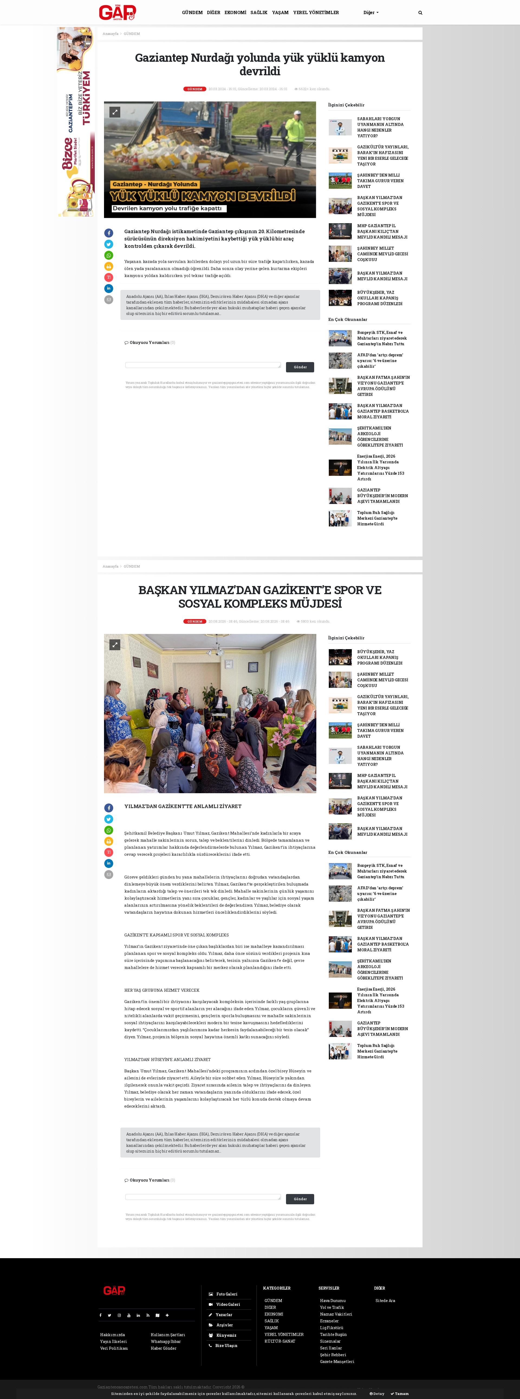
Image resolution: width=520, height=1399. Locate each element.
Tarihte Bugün (333, 1334)
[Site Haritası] (160, 1315)
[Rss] (150, 1315)
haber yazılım (338, 1387)
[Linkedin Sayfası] (140, 1315)
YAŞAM (280, 12)
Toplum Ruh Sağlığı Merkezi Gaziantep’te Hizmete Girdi (377, 518)
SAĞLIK (259, 12)
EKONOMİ (235, 12)
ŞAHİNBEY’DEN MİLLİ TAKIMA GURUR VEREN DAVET (380, 181)
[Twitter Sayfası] (112, 1315)
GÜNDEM (192, 12)
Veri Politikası (114, 1348)
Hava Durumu (333, 1300)
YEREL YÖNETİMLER (316, 12)
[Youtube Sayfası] (131, 1315)
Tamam (401, 1393)
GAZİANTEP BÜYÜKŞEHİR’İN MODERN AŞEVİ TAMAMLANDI (382, 495)
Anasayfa (111, 33)
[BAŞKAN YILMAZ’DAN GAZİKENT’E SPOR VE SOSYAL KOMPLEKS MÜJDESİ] (210, 713)
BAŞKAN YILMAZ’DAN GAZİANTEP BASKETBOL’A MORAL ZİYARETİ (383, 411)
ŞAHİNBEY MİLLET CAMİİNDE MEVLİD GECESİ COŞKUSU (382, 254)
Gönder (300, 367)
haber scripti (311, 1387)
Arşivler (224, 1325)
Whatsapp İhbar (166, 1341)
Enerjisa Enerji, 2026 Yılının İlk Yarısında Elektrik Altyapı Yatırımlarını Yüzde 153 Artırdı (380, 467)
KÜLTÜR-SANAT (280, 1341)
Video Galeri (227, 1304)
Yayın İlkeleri (113, 1341)
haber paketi (287, 1387)
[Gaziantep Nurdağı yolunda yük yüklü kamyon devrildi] (210, 159)
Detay (379, 1393)
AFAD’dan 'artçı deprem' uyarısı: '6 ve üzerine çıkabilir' (380, 360)
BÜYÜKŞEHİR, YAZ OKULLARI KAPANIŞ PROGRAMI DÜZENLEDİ (379, 298)
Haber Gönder (164, 1348)
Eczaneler (329, 1320)
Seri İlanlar (331, 1348)
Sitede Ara (385, 1300)
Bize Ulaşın (226, 1345)
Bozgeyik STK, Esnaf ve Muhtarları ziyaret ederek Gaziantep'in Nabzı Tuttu (382, 338)
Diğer (369, 12)
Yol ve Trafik (332, 1307)
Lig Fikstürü (331, 1327)
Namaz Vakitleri (336, 1314)
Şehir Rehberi (333, 1354)
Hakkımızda (112, 1334)
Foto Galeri (227, 1294)
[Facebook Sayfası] (102, 1315)
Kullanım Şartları (168, 1334)
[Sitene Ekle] (169, 1315)
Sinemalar (330, 1341)
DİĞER (213, 12)
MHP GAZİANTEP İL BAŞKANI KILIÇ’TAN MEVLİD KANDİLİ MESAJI (382, 231)
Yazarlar (223, 1314)
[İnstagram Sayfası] (121, 1315)
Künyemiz (226, 1335)
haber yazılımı (259, 1387)
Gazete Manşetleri (337, 1361)
